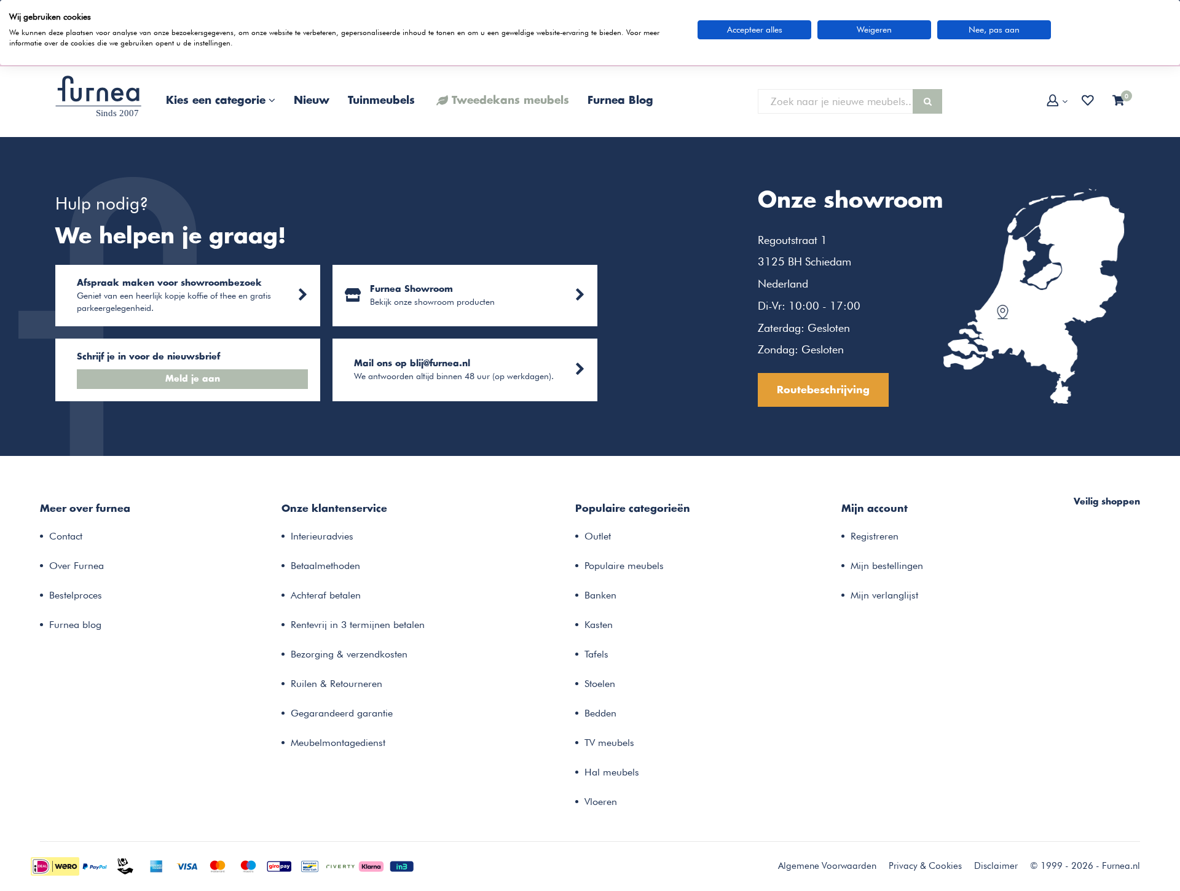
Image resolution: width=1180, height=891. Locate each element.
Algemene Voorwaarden (827, 865)
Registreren (875, 536)
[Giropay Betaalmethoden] (279, 865)
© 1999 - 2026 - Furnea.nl (1085, 865)
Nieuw (311, 101)
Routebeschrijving (823, 390)
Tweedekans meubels (510, 101)
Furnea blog (75, 624)
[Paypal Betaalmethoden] (94, 865)
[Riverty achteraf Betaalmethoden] (340, 865)
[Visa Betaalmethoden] (186, 865)
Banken (600, 595)
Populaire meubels (624, 565)
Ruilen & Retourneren (336, 683)
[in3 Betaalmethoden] (402, 865)
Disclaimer (996, 865)
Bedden (600, 713)
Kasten (598, 624)
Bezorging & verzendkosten (349, 654)
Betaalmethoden (325, 565)
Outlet (597, 536)
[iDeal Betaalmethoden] (55, 865)
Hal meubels (611, 772)
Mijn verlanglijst (884, 595)
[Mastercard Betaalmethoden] (217, 865)
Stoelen (599, 683)
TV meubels (609, 742)
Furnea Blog (620, 101)
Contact (65, 536)
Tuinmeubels (381, 101)
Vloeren (600, 801)
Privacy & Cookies (925, 865)
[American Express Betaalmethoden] (156, 865)
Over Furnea (76, 565)
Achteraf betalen (326, 595)
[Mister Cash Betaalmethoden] (309, 865)
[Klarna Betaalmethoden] (371, 865)
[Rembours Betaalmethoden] (125, 865)
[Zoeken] (927, 101)
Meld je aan (192, 379)
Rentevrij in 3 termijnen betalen (358, 624)
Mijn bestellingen (887, 565)
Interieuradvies (322, 536)
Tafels (596, 654)
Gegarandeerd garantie (342, 713)
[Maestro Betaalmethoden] (248, 865)
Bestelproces (75, 595)
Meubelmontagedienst (338, 742)
